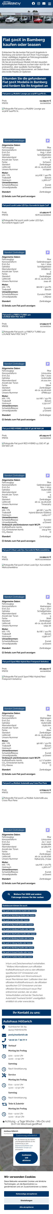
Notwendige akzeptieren (26, 1194)
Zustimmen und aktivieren (26, 1157)
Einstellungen (26, 1200)
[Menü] (49, 3)
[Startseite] (11, 3)
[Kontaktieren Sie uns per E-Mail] (43, 3)
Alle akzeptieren (27, 1207)
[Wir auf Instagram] (38, 3)
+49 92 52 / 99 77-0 (17, 1040)
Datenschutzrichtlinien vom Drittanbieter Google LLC (24, 1147)
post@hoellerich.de (18, 1035)
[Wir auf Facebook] (33, 3)
